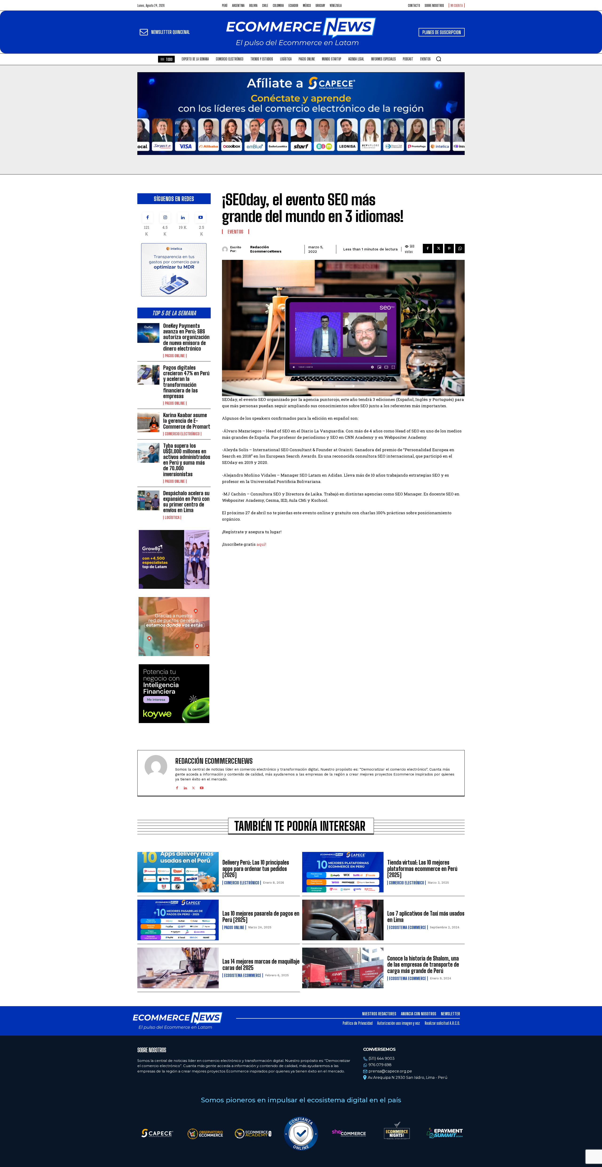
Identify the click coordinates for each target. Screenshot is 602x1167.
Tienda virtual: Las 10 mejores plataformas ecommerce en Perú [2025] (422, 868)
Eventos (235, 231)
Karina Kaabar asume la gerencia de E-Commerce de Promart (186, 421)
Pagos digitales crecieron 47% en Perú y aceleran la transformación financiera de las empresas (186, 381)
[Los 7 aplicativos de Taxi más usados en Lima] (343, 920)
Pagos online (175, 356)
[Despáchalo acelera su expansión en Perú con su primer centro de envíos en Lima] (148, 500)
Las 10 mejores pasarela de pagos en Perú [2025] (260, 916)
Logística (172, 517)
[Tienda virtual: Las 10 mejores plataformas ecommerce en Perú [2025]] (343, 872)
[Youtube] (200, 217)
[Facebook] (147, 217)
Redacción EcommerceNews (265, 249)
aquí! (262, 544)
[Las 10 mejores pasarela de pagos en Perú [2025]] (178, 920)
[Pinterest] (449, 248)
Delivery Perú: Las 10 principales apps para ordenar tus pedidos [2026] (255, 868)
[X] (438, 248)
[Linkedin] (183, 217)
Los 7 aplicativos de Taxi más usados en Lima (425, 916)
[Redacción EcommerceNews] (226, 249)
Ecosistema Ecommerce (407, 927)
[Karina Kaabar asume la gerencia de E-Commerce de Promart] (148, 422)
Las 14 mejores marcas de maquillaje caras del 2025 (261, 964)
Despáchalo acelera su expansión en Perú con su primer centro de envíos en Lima (186, 502)
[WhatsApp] (460, 248)
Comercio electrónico (182, 434)
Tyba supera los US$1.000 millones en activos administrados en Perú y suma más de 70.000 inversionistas (186, 460)
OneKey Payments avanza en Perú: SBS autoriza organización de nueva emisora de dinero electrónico (186, 337)
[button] (438, 58)
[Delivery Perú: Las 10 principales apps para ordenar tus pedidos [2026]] (178, 872)
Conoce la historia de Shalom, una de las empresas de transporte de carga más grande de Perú (423, 964)
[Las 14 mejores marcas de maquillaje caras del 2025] (178, 968)
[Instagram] (165, 217)
